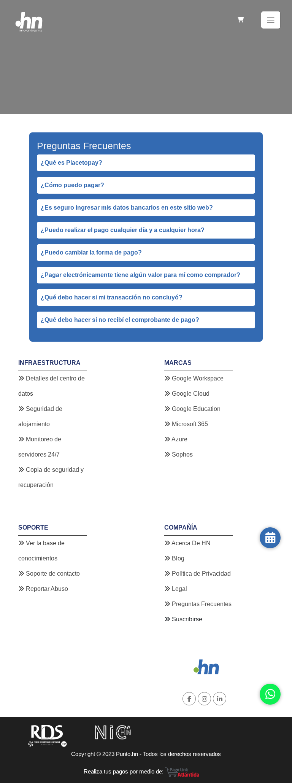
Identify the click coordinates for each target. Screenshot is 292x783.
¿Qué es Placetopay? (71, 162)
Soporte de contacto (52, 573)
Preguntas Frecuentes (201, 604)
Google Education (195, 409)
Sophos (181, 454)
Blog (177, 558)
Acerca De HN (190, 543)
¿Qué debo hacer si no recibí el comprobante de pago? (120, 320)
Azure (178, 439)
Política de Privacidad (200, 573)
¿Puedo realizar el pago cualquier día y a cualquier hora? (123, 230)
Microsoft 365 (189, 424)
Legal (178, 589)
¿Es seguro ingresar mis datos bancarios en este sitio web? (127, 207)
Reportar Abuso (46, 589)
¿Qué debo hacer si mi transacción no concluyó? (111, 297)
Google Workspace (197, 378)
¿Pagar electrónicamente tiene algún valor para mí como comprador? (140, 275)
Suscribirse (187, 619)
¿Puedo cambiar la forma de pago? (91, 252)
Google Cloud (189, 393)
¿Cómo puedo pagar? (72, 185)
